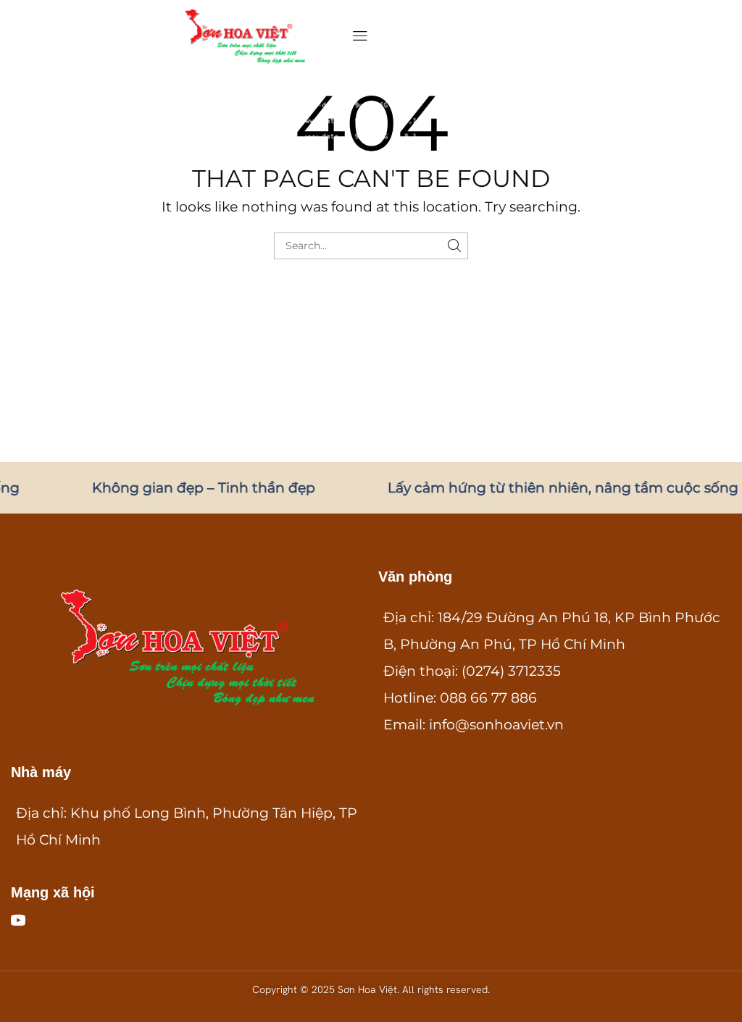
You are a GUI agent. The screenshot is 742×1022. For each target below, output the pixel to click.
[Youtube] (18, 920)
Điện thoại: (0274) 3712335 (472, 671)
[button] (360, 36)
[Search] (454, 246)
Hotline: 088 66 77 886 (460, 698)
